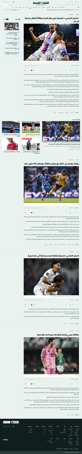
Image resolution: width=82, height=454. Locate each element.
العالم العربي (77, 429)
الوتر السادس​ (50, 430)
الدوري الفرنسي (60, 112)
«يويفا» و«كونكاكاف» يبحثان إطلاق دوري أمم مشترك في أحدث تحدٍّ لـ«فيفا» (11, 44)
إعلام (51, 434)
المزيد (13, 7)
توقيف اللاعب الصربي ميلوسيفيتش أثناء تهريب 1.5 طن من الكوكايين (11, 53)
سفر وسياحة (30, 430)
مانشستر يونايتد (70, 244)
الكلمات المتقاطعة (49, 441)
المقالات (65, 429)
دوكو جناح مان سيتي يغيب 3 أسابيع (33, 134)
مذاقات (31, 429)
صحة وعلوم (43, 7)
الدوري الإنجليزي (62, 244)
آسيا (71, 432)
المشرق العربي (76, 434)
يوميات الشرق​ (35, 7)
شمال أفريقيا (76, 432)
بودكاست (19, 7)
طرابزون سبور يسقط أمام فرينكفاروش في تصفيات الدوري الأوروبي (11, 34)
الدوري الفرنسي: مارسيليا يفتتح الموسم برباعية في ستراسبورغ (53, 255)
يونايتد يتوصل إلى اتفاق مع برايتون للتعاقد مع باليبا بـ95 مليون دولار (64, 144)
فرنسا (54, 112)
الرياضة (30, 7)
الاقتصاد (52, 7)
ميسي (72, 414)
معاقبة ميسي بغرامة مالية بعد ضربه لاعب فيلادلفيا (58, 334)
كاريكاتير (64, 430)
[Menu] (78, 7)
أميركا (68, 414)
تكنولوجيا (39, 7)
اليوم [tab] (7, 19)
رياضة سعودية (77, 441)
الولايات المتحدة (70, 429)
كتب (51, 429)
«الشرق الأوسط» (73, 65)
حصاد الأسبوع (70, 441)
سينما (51, 432)
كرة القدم (67, 112)
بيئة (44, 432)
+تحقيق (71, 444)
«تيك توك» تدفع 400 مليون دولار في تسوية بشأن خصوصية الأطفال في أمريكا (60, 9)
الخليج (77, 430)
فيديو (23, 7)
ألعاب (16, 7)
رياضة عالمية (71, 14)
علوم (44, 430)
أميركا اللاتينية (70, 435)
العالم (58, 7)
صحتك (44, 429)
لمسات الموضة (30, 432)
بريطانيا (45, 244)
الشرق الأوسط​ (63, 7)
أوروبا (71, 430)
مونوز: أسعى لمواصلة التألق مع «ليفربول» (12, 151)
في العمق (26, 7)
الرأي (56, 7)
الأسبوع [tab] (4, 19)
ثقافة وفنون (48, 7)
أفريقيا (71, 434)
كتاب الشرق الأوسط (63, 432)
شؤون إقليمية (77, 435)
